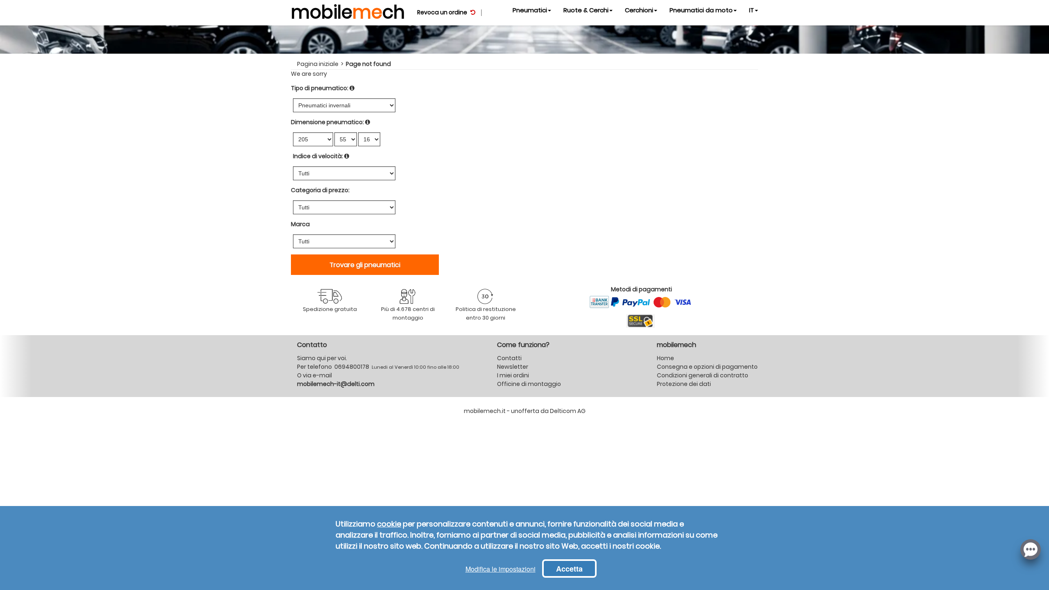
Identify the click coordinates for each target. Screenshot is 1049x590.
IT (751, 10)
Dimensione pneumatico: (327, 122)
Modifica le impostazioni (500, 569)
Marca (300, 224)
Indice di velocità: (318, 156)
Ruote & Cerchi (586, 10)
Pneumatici (530, 10)
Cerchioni (639, 10)
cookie (389, 524)
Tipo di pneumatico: (319, 88)
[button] (1030, 548)
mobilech (348, 10)
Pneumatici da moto (701, 10)
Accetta (569, 568)
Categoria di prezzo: (320, 190)
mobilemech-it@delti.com (336, 384)
